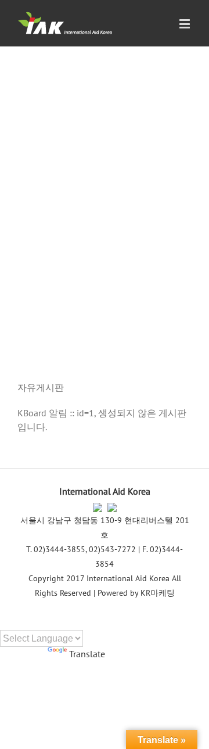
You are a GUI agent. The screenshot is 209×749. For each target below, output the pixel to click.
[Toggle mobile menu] (185, 23)
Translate (87, 654)
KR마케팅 (157, 593)
